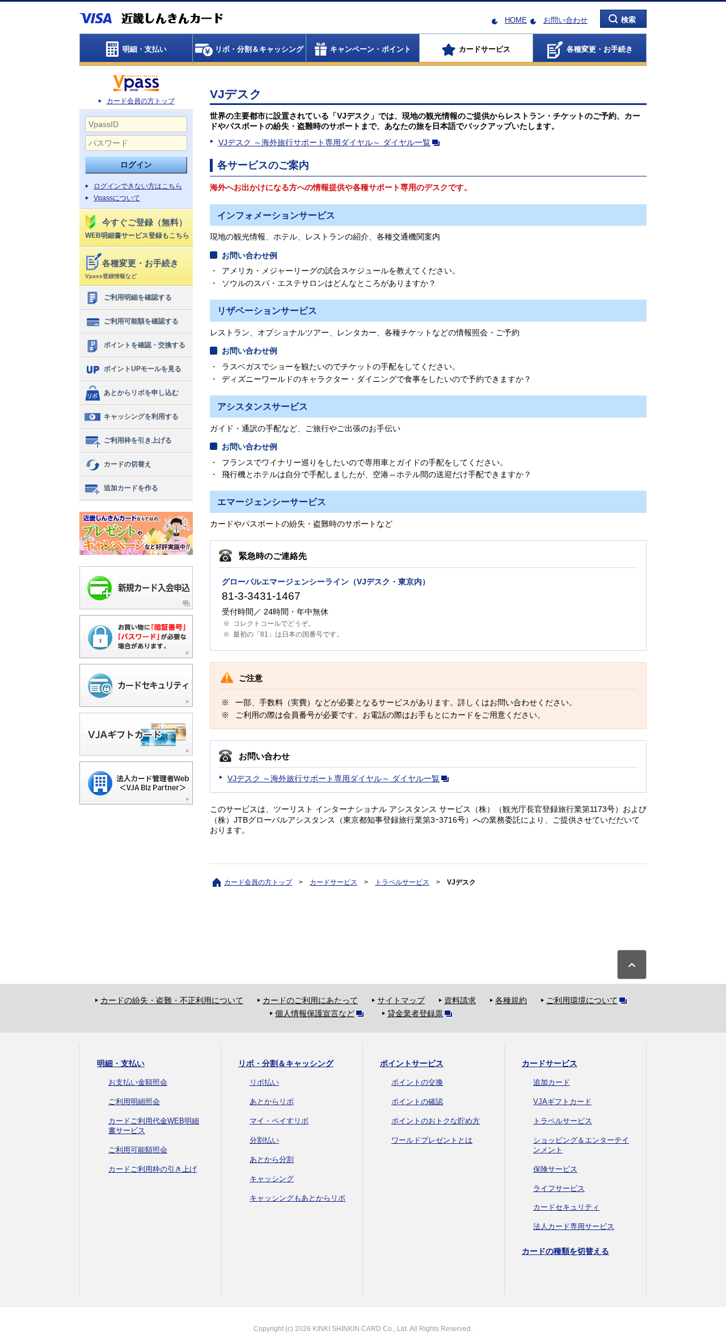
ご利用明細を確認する (138, 297)
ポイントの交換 (417, 1082)
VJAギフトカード (562, 1101)
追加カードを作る (131, 488)
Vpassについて (117, 198)
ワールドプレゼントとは (431, 1140)
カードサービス (333, 882)
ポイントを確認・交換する (144, 345)
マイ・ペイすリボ (279, 1121)
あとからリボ (272, 1101)
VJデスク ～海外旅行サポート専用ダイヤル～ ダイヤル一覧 (324, 142)
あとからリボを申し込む (141, 393)
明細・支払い (121, 1063)
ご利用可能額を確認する (141, 321)
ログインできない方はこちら (138, 186)
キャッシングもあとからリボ (297, 1198)
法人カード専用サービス (573, 1226)
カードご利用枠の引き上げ (152, 1169)
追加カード (551, 1082)
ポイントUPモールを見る (143, 369)
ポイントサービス (412, 1063)
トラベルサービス (402, 882)
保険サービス (555, 1169)
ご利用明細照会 (134, 1101)
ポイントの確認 (417, 1101)
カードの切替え (127, 464)
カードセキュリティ (566, 1207)
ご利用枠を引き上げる (138, 440)
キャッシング (272, 1178)
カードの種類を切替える (565, 1251)
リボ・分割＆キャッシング (286, 1063)
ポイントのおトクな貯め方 (435, 1121)
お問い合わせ (565, 20)
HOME (516, 20)
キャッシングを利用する (141, 416)
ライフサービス (559, 1188)
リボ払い (264, 1082)
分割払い (264, 1140)
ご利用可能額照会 (137, 1150)
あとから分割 (272, 1159)
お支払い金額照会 (137, 1082)
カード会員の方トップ (141, 101)
